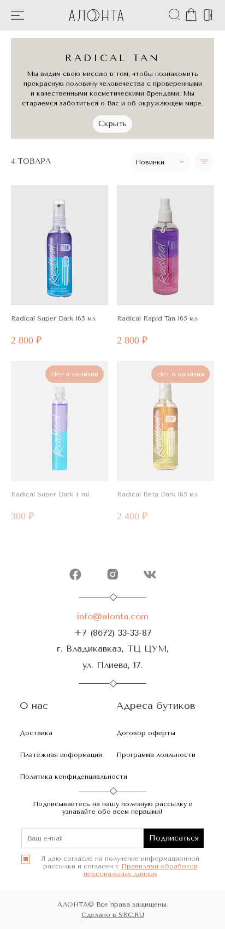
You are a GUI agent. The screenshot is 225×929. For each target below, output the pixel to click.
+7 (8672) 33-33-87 (113, 633)
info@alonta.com (112, 616)
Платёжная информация (61, 755)
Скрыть (112, 123)
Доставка (36, 733)
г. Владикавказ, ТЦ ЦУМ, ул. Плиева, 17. (113, 656)
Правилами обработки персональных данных (141, 870)
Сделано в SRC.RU (112, 915)
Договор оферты (145, 733)
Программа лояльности (156, 755)
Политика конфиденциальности (73, 776)
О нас (34, 706)
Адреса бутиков (156, 706)
